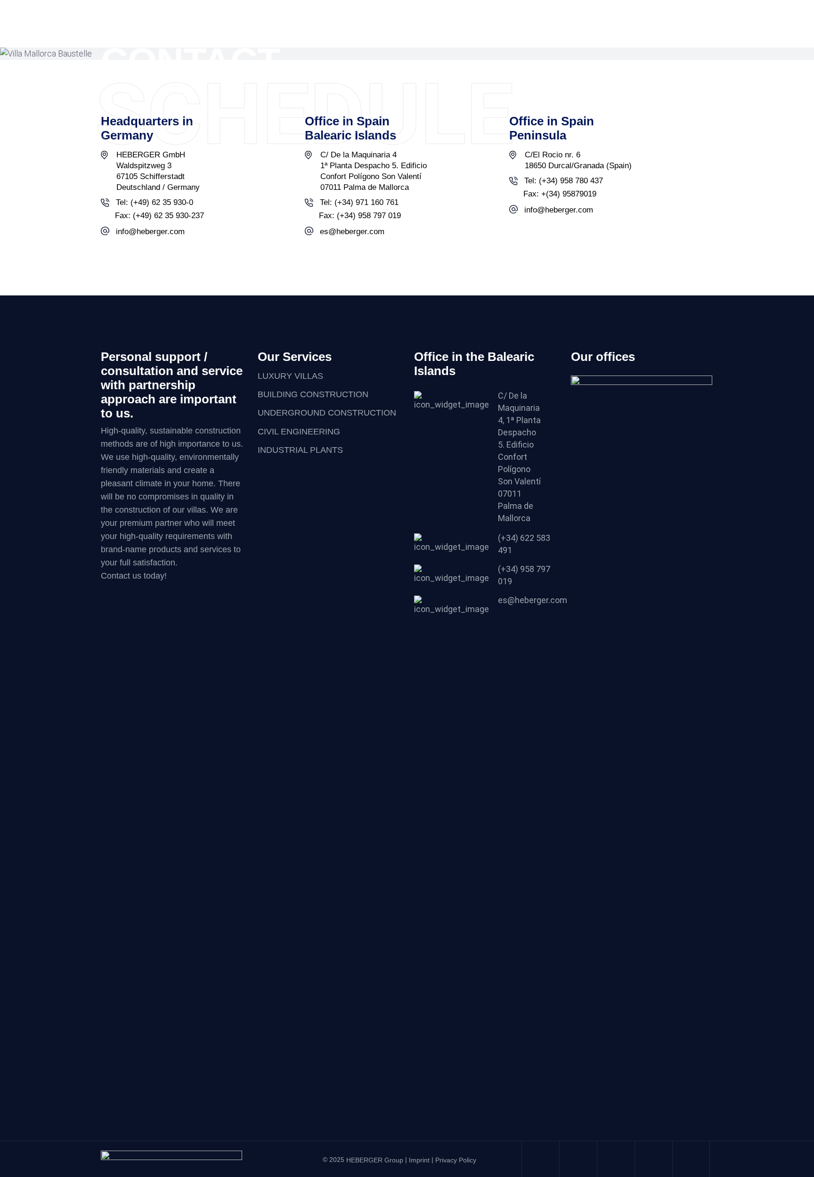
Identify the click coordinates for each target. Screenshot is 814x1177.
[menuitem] (620, 11)
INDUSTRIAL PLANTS (300, 450)
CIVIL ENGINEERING (299, 431)
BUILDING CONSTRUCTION (313, 394)
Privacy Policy (455, 1160)
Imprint (419, 1160)
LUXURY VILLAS (290, 376)
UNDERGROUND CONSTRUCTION (327, 413)
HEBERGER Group (374, 1160)
